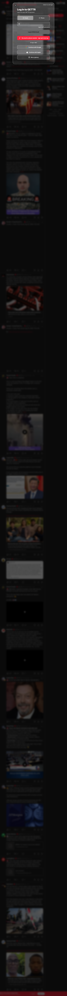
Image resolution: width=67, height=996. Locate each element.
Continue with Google (34, 47)
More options (35, 57)
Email (26, 18)
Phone (42, 18)
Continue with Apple (35, 52)
